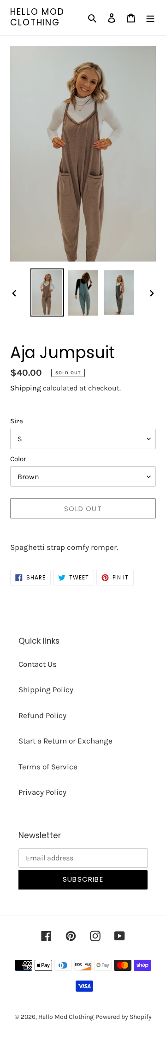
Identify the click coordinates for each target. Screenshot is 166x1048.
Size (16, 421)
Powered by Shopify (123, 1017)
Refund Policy (42, 715)
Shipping (25, 388)
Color (18, 459)
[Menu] (150, 17)
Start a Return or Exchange (65, 740)
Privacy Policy (42, 792)
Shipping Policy (45, 689)
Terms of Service (47, 766)
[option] (47, 292)
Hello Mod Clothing (37, 17)
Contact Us (37, 664)
